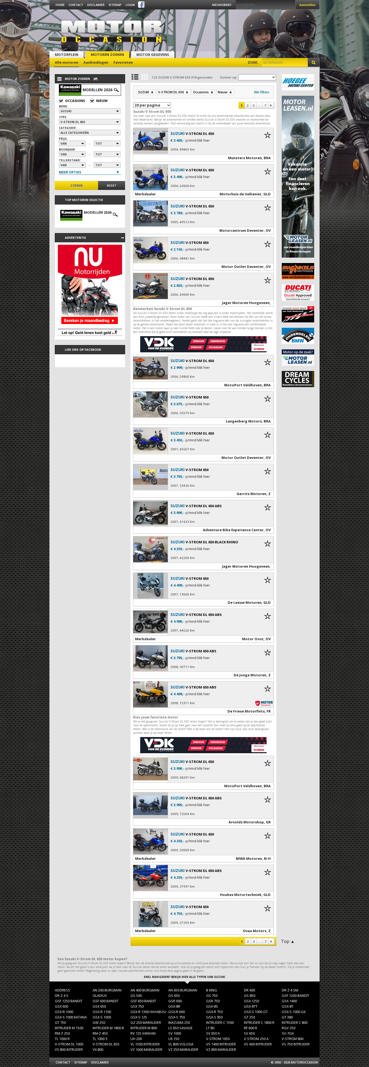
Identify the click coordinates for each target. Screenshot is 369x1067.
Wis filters (261, 92)
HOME (60, 5)
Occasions (75, 100)
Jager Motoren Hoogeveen (246, 302)
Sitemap (115, 5)
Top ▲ (288, 941)
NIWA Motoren (249, 858)
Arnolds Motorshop (246, 822)
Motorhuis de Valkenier (240, 194)
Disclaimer (96, 5)
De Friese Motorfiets (246, 711)
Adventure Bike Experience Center (233, 529)
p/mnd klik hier (198, 140)
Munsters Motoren (245, 157)
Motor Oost (253, 638)
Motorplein (66, 54)
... (259, 105)
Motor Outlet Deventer (243, 266)
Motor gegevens (152, 54)
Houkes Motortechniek (240, 894)
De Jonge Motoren (250, 675)
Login (130, 5)
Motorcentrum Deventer (241, 230)
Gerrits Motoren (251, 493)
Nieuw (102, 100)
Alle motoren (66, 62)
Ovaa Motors (254, 930)
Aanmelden (307, 4)
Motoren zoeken (107, 54)
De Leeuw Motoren (244, 602)
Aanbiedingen (95, 62)
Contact (76, 5)
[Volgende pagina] (271, 105)
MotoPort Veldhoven (243, 385)
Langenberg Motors (244, 421)
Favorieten (123, 62)
